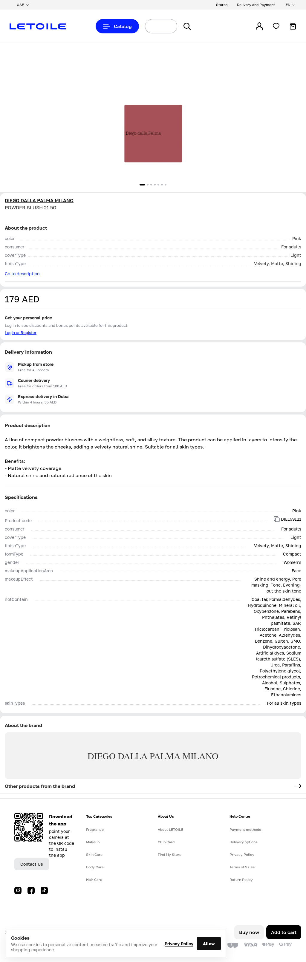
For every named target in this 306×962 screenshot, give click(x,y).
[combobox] (150, 26)
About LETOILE (170, 829)
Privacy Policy (179, 943)
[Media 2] (148, 184)
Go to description (22, 273)
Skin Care (94, 854)
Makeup (93, 842)
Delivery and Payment (256, 4)
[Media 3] (151, 184)
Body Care (95, 867)
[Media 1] (142, 184)
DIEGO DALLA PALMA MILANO (39, 200)
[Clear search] (165, 26)
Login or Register (20, 332)
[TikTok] (44, 890)
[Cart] (292, 26)
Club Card (166, 842)
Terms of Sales (242, 867)
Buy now (249, 932)
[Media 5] (158, 184)
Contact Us (31, 864)
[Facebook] (31, 890)
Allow (209, 943)
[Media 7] (165, 184)
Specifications (21, 497)
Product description (28, 425)
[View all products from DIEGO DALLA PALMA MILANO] (297, 786)
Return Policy (241, 879)
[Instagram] (18, 890)
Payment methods (245, 829)
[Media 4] (155, 184)
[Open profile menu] (259, 26)
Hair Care (94, 879)
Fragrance (95, 829)
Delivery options (243, 842)
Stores (221, 4)
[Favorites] (276, 26)
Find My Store (169, 854)
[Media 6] (162, 184)
